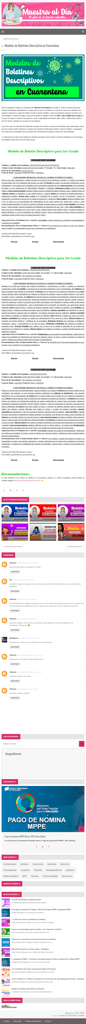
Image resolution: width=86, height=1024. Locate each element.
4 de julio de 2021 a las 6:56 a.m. (27, 599)
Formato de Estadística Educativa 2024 (26, 900)
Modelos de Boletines (11, 39)
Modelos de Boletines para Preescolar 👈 (28, 480)
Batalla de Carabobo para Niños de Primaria (28, 989)
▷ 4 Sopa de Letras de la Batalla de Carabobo (28, 919)
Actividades (24, 864)
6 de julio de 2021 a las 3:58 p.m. (27, 619)
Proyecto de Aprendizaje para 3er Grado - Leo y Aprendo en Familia (36, 929)
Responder (15, 572)
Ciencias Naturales (9, 870)
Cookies (6, 1021)
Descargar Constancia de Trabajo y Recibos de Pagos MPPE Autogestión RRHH (41, 910)
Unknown (12, 563)
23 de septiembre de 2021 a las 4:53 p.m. (30, 655)
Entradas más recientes (13, 546)
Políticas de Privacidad (33, 1021)
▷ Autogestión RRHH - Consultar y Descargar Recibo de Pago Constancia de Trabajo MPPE (46, 959)
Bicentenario (52, 864)
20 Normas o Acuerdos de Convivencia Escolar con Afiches (34, 939)
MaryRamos (13, 638)
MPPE (24, 876)
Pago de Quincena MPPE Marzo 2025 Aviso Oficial (25, 836)
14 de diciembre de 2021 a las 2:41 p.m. (29, 672)
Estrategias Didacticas (54, 870)
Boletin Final (65, 864)
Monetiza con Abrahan (68, 1016)
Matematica (70, 870)
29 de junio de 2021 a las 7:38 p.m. (23, 580)
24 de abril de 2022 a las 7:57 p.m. (28, 689)
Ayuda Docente (38, 864)
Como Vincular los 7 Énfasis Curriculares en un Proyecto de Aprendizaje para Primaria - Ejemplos (48, 979)
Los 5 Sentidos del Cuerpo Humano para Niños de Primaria (34, 969)
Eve (10, 580)
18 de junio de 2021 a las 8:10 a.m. (28, 563)
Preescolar (34, 876)
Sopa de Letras (67, 876)
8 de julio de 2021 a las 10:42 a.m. (29, 638)
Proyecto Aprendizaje (50, 876)
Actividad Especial (9, 864)
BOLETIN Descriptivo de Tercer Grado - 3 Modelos (30, 949)
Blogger (81, 1016)
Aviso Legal (17, 1021)
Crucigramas (25, 870)
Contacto (47, 1021)
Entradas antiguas (74, 546)
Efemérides (38, 870)
